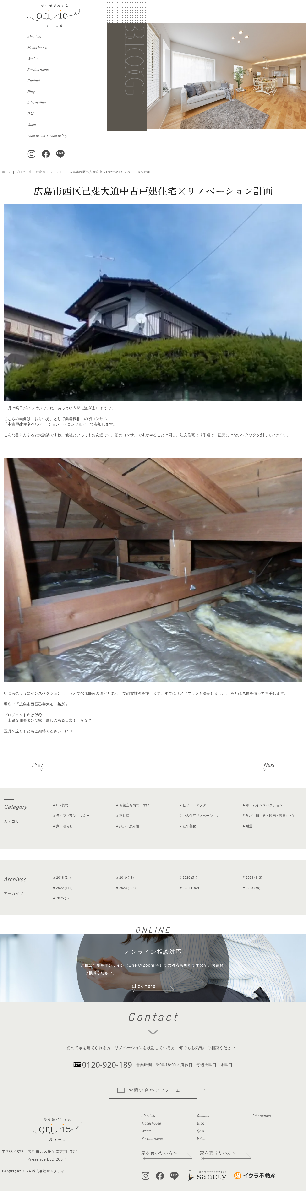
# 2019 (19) (125, 877)
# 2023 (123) (126, 887)
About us (34, 37)
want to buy (58, 136)
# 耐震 (247, 826)
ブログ (20, 172)
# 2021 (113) (252, 877)
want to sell (36, 136)
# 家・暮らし (63, 826)
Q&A (30, 114)
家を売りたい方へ (218, 1153)
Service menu (38, 70)
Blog (30, 92)
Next (268, 765)
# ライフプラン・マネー (71, 815)
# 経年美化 (188, 826)
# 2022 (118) (62, 887)
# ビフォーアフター (194, 805)
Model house (37, 48)
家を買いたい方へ (159, 1153)
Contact (33, 81)
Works (32, 59)
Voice (31, 125)
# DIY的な (60, 805)
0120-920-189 (107, 1065)
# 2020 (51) (188, 877)
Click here (143, 986)
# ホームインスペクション (263, 805)
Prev (37, 765)
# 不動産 (122, 815)
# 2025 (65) (251, 887)
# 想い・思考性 (127, 826)
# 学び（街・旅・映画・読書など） (269, 815)
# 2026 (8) (61, 898)
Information (36, 103)
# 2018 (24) (62, 877)
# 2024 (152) (189, 887)
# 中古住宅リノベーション (199, 815)
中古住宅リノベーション (47, 172)
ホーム (7, 172)
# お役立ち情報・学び (132, 805)
